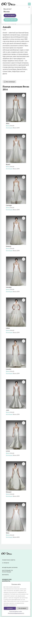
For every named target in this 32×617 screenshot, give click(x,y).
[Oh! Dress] (6, 554)
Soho (7, 533)
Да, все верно (10, 15)
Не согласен (22, 608)
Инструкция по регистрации (7, 571)
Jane (7, 410)
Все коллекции (10, 82)
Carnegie (9, 205)
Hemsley (8, 287)
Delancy (8, 246)
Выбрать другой (10, 19)
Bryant (8, 164)
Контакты (5, 574)
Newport (8, 492)
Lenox (8, 451)
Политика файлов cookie (15, 611)
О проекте (5, 563)
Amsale (12, 125)
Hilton (8, 328)
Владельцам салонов (9, 567)
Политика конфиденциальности (16, 613)
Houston (8, 369)
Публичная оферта (8, 560)
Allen (7, 123)
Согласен (10, 608)
